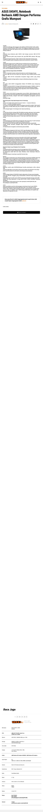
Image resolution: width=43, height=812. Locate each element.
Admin (7, 23)
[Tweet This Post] (33, 24)
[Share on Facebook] (31, 24)
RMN (30, 722)
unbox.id (24, 200)
